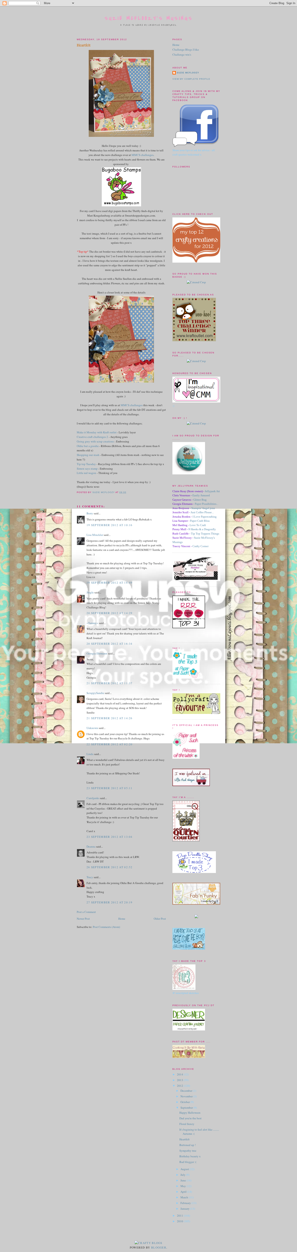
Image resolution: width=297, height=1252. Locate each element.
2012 (180, 1086)
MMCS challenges (143, 155)
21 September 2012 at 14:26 (110, 718)
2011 (180, 1215)
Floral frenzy (186, 1124)
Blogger (158, 1247)
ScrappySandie (95, 693)
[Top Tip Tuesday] (196, 917)
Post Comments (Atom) (106, 927)
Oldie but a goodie (88, 446)
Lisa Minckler (95, 535)
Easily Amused (201, 495)
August (185, 1169)
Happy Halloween (189, 1113)
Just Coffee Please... (202, 512)
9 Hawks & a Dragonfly (202, 529)
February (186, 1203)
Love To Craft (198, 525)
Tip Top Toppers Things (205, 533)
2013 (180, 1080)
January (185, 1209)
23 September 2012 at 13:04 (110, 837)
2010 (180, 1221)
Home (121, 919)
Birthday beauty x (190, 1156)
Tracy (90, 877)
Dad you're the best (190, 1118)
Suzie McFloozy (188, 72)
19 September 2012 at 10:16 (110, 525)
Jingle (90, 592)
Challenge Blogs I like (185, 49)
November (186, 1096)
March (184, 1197)
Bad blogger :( (187, 1162)
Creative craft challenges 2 (92, 437)
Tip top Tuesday (86, 464)
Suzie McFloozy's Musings (149, 18)
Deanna (91, 846)
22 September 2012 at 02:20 (110, 744)
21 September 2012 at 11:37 (110, 683)
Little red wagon (86, 473)
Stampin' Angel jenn (203, 508)
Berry (90, 513)
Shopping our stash (88, 455)
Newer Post (83, 919)
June (183, 1180)
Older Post (160, 919)
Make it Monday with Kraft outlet (97, 432)
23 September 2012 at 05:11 (110, 788)
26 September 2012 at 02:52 (110, 867)
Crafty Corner (200, 546)
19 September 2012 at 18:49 (110, 583)
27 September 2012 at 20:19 (110, 902)
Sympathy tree (187, 1151)
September (187, 1108)
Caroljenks (93, 798)
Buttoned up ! (187, 1145)
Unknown (92, 728)
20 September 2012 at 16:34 (110, 644)
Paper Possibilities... (206, 503)
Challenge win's (181, 54)
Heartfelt (184, 1139)
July (183, 1175)
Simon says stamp (87, 468)
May (183, 1186)
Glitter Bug (200, 499)
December (186, 1091)
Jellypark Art (212, 491)
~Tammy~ (92, 623)
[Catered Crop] (196, 282)
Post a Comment (86, 912)
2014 (180, 1074)
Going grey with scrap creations (95, 441)
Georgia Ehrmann (97, 653)
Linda (90, 754)
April (183, 1192)
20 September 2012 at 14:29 (110, 613)
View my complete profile (191, 79)
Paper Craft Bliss (200, 520)
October (185, 1102)
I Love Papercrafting (205, 516)
